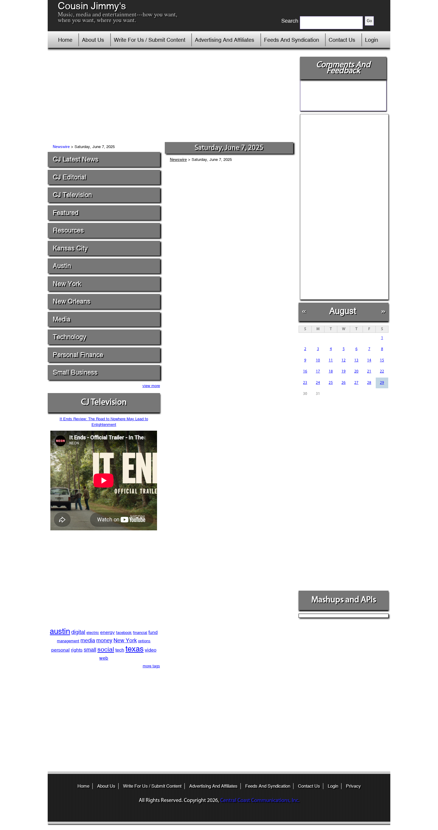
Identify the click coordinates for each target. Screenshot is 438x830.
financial (140, 632)
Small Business (75, 372)
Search (289, 21)
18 (331, 371)
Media (61, 319)
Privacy (353, 786)
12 (343, 360)
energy (107, 632)
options (144, 641)
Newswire (61, 147)
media (87, 640)
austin (60, 631)
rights (77, 649)
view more (151, 386)
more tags (151, 666)
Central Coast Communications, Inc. (259, 800)
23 (305, 383)
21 (369, 371)
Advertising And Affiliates (224, 40)
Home (65, 40)
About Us (93, 40)
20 (356, 371)
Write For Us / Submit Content (149, 40)
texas (134, 648)
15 (382, 360)
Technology (69, 337)
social (105, 649)
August (342, 311)
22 (382, 371)
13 (356, 360)
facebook (124, 632)
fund (153, 632)
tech (119, 649)
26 (343, 383)
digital (78, 632)
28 (369, 383)
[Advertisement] (171, 97)
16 (305, 371)
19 (343, 371)
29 (382, 383)
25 (331, 383)
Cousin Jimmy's (92, 6)
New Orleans (71, 301)
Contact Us (342, 40)
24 (318, 383)
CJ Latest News (75, 159)
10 (318, 360)
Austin (62, 266)
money (104, 640)
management (68, 641)
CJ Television (72, 194)
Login (371, 40)
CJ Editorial (69, 177)
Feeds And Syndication (291, 40)
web (103, 657)
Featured (65, 212)
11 (331, 360)
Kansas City (70, 248)
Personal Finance (78, 354)
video (150, 649)
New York (67, 283)
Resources (68, 230)
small (90, 649)
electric (92, 632)
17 (318, 371)
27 (356, 383)
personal (60, 649)
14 (369, 360)
